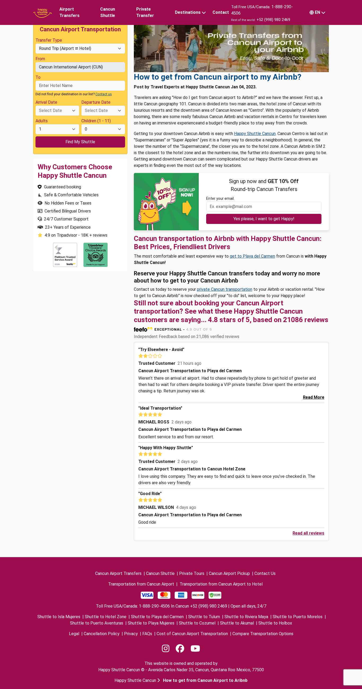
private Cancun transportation (224, 289)
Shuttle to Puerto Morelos (298, 616)
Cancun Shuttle (107, 12)
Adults (42, 120)
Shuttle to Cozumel (197, 623)
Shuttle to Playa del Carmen (157, 616)
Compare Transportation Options (262, 633)
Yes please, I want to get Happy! (263, 218)
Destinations (188, 12)
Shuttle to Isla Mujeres (58, 616)
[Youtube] (195, 648)
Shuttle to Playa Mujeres (151, 623)
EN (317, 12)
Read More (313, 397)
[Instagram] (165, 648)
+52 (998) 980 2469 (273, 19)
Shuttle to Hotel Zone (105, 616)
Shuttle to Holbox (275, 623)
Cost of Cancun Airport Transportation (192, 633)
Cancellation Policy (102, 633)
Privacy (131, 633)
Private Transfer (145, 12)
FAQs (147, 633)
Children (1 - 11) (96, 120)
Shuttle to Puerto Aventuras (96, 623)
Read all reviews (308, 533)
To (38, 77)
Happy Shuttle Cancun (255, 133)
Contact (221, 12)
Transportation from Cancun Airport (141, 584)
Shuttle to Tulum (204, 616)
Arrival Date (46, 102)
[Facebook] (180, 648)
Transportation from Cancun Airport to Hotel (221, 584)
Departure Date (96, 102)
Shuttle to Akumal (237, 623)
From (40, 58)
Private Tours (191, 573)
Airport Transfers (69, 12)
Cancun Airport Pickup (229, 573)
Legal (74, 633)
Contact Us (265, 573)
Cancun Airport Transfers (118, 573)
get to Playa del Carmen (252, 256)
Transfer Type (49, 40)
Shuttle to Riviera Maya (246, 616)
